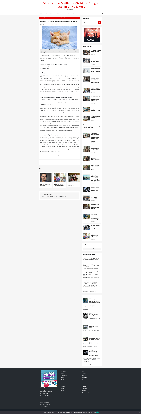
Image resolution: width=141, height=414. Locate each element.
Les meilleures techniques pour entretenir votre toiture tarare (95, 60)
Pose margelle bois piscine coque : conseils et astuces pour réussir (95, 109)
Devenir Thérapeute (44, 402)
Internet (68, 13)
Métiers (62, 394)
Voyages (63, 13)
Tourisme (84, 386)
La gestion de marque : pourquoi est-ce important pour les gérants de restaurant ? (92, 271)
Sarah (42, 24)
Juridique (62, 377)
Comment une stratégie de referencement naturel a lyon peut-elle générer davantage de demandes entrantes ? (91, 126)
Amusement (63, 386)
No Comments (57, 24)
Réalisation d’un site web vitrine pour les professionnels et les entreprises (91, 279)
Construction (92, 313)
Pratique (51, 13)
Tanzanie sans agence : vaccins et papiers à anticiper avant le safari (95, 70)
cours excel (85, 285)
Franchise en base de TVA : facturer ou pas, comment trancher (95, 189)
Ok (97, 412)
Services (90, 298)
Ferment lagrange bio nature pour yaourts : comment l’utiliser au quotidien (95, 206)
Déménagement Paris (86, 392)
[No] (139, 412)
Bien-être (74, 13)
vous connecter (50, 196)
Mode (83, 371)
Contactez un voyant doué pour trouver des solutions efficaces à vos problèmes (91, 286)
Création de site (64, 375)
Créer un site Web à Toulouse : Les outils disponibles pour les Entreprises (92, 265)
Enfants (62, 388)
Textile (83, 384)
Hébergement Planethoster (87, 394)
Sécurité (62, 392)
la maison (57, 137)
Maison (45, 13)
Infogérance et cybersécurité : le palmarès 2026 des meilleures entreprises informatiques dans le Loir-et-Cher (95, 178)
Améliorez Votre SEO (44, 406)
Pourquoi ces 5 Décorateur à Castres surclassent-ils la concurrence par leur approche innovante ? (95, 80)
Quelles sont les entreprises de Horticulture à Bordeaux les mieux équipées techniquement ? (95, 217)
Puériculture (84, 377)
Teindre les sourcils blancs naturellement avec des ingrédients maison (95, 149)
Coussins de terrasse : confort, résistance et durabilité (95, 117)
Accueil (40, 13)
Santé (83, 379)
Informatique (63, 371)
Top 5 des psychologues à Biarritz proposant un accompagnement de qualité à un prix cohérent (96, 99)
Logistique (63, 381)
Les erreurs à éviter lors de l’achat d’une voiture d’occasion (95, 227)
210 (90, 364)
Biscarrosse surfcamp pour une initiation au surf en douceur (95, 339)
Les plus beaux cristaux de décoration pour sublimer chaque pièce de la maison (59, 184)
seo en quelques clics (87, 289)
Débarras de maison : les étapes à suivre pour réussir (96, 51)
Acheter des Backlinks (45, 404)
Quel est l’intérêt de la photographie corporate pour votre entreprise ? (45, 184)
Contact (80, 13)
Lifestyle (51, 24)
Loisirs (62, 384)
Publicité (84, 375)
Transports (84, 388)
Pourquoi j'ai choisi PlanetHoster (47, 390)
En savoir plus (86, 334)
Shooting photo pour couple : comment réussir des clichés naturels (95, 167)
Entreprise (57, 13)
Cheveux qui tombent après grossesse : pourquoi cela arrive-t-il (95, 158)
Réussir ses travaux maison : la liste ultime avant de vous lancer (95, 89)
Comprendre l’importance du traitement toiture (94, 197)
